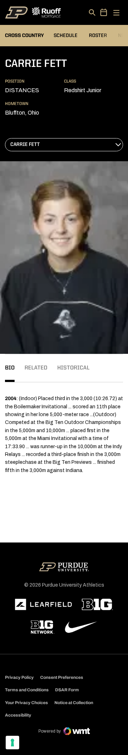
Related (36, 368)
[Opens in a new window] (43, 604)
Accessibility (18, 715)
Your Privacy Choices (26, 702)
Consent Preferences (61, 677)
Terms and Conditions (27, 689)
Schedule (66, 35)
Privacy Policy (19, 677)
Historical (73, 368)
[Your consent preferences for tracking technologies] (12, 742)
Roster (98, 35)
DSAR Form (67, 689)
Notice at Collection (73, 702)
